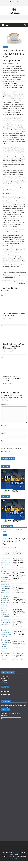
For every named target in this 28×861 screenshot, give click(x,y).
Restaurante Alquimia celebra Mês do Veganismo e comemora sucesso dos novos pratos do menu (19, 575)
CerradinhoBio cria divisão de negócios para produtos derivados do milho (13, 346)
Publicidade (4, 682)
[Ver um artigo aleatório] (25, 25)
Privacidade (4, 680)
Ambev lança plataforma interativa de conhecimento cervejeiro (12, 378)
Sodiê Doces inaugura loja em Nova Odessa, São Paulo (14, 541)
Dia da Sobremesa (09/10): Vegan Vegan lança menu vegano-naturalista (18, 654)
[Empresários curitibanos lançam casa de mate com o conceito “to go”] (6, 634)
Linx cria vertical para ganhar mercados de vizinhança (13, 282)
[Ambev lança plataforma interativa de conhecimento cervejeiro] (14, 358)
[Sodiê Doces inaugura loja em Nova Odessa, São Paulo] (14, 531)
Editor (16, 63)
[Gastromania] (3, 25)
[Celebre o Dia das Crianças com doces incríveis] (6, 624)
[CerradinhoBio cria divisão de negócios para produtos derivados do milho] (14, 325)
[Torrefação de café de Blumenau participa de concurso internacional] (6, 644)
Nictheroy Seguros (6, 694)
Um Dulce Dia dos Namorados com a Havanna (14, 315)
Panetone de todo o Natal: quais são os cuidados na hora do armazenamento (18, 588)
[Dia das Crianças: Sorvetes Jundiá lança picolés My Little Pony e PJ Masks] (6, 613)
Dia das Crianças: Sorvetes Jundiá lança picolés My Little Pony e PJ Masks (19, 612)
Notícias (5, 46)
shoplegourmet (5, 691)
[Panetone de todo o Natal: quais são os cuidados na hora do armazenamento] (6, 589)
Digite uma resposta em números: (11, 448)
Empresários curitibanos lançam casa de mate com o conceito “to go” (19, 632)
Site (2, 441)
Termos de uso (5, 678)
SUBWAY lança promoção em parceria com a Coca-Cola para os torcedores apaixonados (19, 600)
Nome (3, 426)
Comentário (5, 405)
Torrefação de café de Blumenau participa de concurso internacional (19, 643)
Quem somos (4, 676)
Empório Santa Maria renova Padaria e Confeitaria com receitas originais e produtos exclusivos (14, 275)
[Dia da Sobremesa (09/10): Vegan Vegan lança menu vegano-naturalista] (6, 655)
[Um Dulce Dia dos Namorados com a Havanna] (14, 295)
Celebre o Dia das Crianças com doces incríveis (18, 623)
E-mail (3, 433)
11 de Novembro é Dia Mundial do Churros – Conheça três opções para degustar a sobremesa (18, 562)
